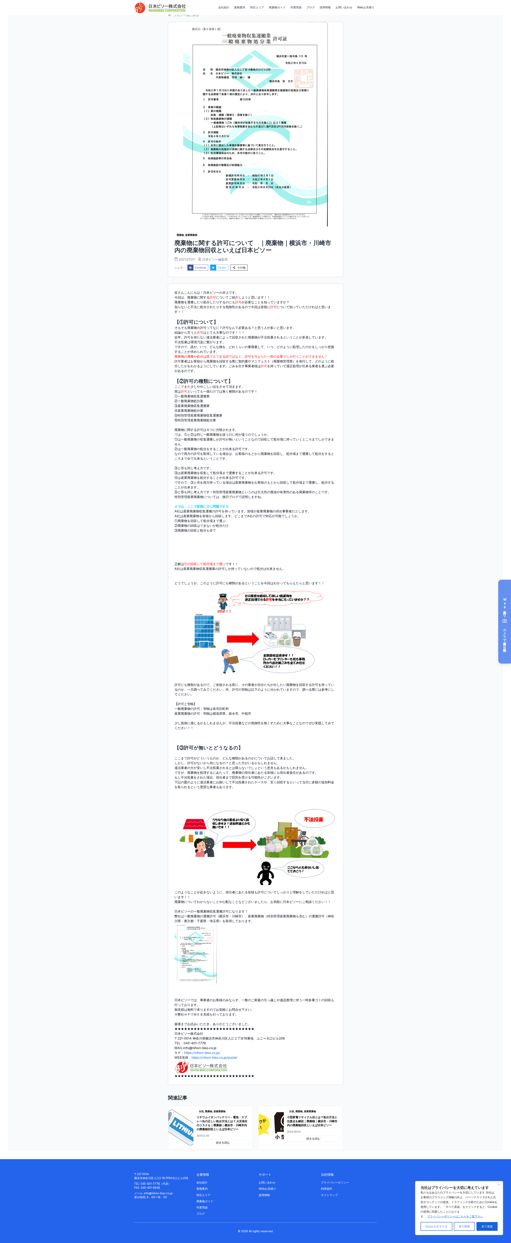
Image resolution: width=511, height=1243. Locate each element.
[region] (459, 1208)
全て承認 (487, 1226)
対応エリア (257, 7)
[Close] (498, 1184)
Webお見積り (365, 7)
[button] (197, 268)
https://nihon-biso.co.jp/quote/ (214, 1057)
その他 (241, 267)
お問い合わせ (344, 7)
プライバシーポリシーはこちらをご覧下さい (455, 1216)
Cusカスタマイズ (436, 1226)
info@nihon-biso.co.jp (158, 1193)
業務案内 (239, 7)
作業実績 (296, 7)
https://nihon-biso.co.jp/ (202, 1053)
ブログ (310, 7)
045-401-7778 (150, 1183)
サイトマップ (329, 1195)
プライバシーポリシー (335, 1182)
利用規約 (326, 1188)
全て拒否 (464, 1226)
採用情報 (325, 7)
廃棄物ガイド (277, 7)
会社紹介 (223, 7)
